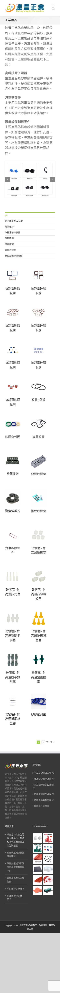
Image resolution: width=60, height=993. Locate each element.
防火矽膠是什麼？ (15, 888)
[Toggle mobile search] (53, 8)
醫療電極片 (12, 511)
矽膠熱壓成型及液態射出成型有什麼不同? (15, 867)
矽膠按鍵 (13, 474)
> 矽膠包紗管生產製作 (43, 794)
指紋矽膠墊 (38, 511)
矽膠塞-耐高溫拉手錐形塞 (12, 677)
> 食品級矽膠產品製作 (43, 778)
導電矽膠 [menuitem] (9, 226)
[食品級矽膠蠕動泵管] (48, 869)
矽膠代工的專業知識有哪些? (15, 854)
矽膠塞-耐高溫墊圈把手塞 (12, 635)
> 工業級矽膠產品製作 (43, 773)
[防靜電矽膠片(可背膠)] (37, 869)
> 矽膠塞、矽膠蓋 (40, 805)
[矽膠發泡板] (37, 890)
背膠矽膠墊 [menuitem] (10, 249)
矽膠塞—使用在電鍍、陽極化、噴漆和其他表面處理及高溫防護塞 (15, 840)
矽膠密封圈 (12, 437)
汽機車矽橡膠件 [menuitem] (12, 232)
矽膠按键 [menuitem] (9, 244)
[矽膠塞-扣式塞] (48, 859)
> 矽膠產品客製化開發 (43, 800)
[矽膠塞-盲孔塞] (48, 848)
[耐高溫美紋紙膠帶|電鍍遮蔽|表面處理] (48, 838)
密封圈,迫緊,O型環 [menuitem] (14, 220)
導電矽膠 (38, 437)
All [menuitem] (6, 215)
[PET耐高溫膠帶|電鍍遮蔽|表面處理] (37, 848)
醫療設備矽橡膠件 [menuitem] (13, 255)
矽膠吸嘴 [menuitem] (9, 238)
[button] (7, 179)
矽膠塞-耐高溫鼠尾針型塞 (12, 719)
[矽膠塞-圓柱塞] (37, 838)
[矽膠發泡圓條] (37, 880)
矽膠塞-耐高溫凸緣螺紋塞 (38, 594)
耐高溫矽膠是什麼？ (14, 897)
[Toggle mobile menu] (53, 5)
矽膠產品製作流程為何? (15, 879)
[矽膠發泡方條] (48, 880)
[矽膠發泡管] (37, 859)
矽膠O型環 (39, 400)
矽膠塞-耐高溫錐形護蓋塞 (38, 635)
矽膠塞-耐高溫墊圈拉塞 (38, 677)
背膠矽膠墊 (38, 474)
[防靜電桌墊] (48, 890)
